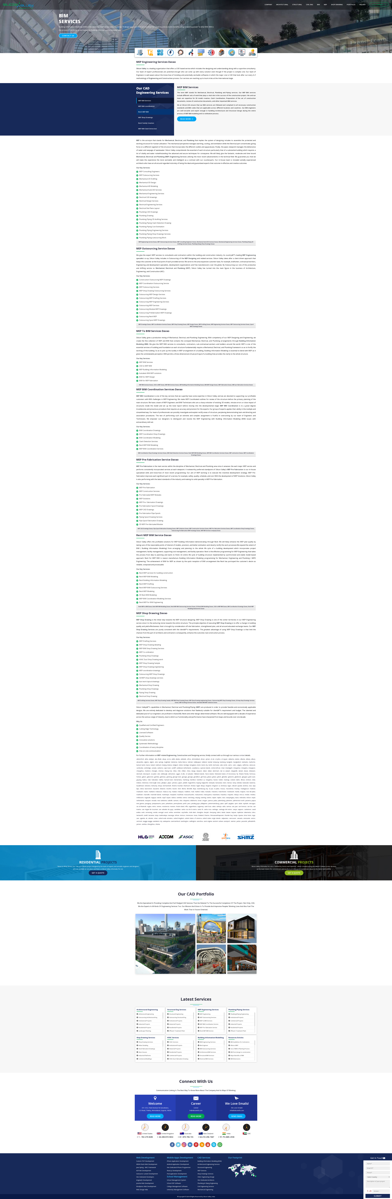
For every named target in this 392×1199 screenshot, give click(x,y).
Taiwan (228, 812)
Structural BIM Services (207, 1055)
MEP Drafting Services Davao (146, 700)
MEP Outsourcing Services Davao (167, 242)
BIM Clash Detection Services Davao (177, 453)
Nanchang (191, 798)
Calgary (239, 765)
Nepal (253, 798)
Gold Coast (251, 777)
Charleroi (148, 771)
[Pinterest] (196, 1144)
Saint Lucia (208, 806)
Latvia (142, 789)
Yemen (138, 824)
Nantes (209, 798)
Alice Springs (159, 762)
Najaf (164, 798)
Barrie (143, 765)
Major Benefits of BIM (237, 1055)
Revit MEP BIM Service (206, 1031)
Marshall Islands (156, 795)
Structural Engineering (176, 1014)
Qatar (222, 803)
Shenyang (213, 812)
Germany (204, 777)
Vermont (139, 821)
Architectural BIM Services (208, 1052)
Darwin (241, 771)
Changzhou (140, 771)
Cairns (230, 765)
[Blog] (202, 1144)
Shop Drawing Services (146, 1042)
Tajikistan (240, 812)
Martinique (165, 795)
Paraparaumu (156, 803)
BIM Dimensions (235, 1059)
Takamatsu (247, 812)
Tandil (146, 815)
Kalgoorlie (205, 783)
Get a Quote (98, 873)
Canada (154, 768)
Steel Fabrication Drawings (147, 1049)
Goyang (138, 780)
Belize (181, 765)
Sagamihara (192, 806)
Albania (242, 759)
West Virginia (208, 821)
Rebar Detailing (143, 1045)
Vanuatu (239, 818)
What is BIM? (234, 1045)
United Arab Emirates (166, 818)
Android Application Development (178, 1164)
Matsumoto (199, 795)
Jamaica (174, 783)
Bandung (223, 762)
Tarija (156, 815)
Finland (241, 774)
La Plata (216, 789)
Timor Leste (247, 815)
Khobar (193, 786)
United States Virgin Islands (211, 818)
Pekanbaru (169, 803)
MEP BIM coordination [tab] (146, 106)
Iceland (233, 780)
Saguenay (200, 806)
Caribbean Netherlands (184, 768)
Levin (179, 789)
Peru (188, 803)
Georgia (184, 777)
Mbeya (236, 795)
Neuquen (148, 800)
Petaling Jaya (195, 803)
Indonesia (145, 783)
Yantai (238, 821)
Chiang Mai (168, 771)
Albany (248, 759)
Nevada (154, 800)
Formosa (252, 774)
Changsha (244, 768)
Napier (214, 798)
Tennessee (189, 815)
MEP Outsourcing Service (155, 248)
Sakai (213, 806)
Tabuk (223, 812)
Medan (247, 795)
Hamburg (186, 780)
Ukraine (150, 818)
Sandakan (177, 809)
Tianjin (236, 815)
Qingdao (231, 803)
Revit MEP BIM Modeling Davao (161, 606)
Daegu (193, 771)
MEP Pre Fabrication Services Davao (219, 528)
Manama (215, 792)
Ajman (208, 759)
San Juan (235, 806)
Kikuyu (203, 786)
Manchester (222, 792)
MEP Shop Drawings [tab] (145, 117)
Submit (378, 1196)
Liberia (184, 789)
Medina (252, 795)
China (188, 771)
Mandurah (230, 792)
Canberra (160, 768)
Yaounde (244, 821)
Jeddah (185, 783)
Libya (194, 789)
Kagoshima (191, 783)
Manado (208, 792)
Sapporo (240, 809)
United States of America (193, 818)
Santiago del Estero (225, 809)
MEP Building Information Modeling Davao (192, 385)
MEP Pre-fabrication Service (157, 459)
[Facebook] (172, 1144)
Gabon (144, 777)
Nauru (237, 798)
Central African (215, 768)
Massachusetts (189, 795)
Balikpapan (197, 762)
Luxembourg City (202, 789)
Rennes (159, 806)
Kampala (212, 783)
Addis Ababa (176, 759)
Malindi (197, 792)
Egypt (178, 774)
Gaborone (150, 777)
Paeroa (210, 800)
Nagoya (153, 798)
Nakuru (173, 798)
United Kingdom (179, 818)
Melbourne (140, 798)
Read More (185, 119)
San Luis (249, 806)
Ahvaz (203, 759)
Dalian (210, 771)
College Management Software (177, 1186)
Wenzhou (200, 821)
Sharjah (206, 812)
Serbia (171, 812)
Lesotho (169, 789)
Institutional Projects (145, 1021)
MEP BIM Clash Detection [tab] (147, 129)
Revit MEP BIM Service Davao (154, 535)
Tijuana (240, 815)
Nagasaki (147, 798)
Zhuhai (157, 824)
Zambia (144, 824)
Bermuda (216, 765)
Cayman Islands (205, 768)
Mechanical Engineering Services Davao (230, 242)
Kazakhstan (140, 786)
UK (146, 818)
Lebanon (162, 789)
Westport (227, 821)
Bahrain (190, 762)
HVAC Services (173, 1042)
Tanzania (151, 815)
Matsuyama (208, 795)
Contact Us (62, 35)
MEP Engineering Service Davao (148, 242)
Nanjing (197, 798)
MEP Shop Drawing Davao (179, 324)
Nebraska (243, 798)
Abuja (164, 759)
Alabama (231, 759)
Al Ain (212, 759)
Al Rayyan (224, 759)
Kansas (229, 783)
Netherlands (140, 800)
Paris (163, 803)
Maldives (187, 792)
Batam (153, 765)
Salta (224, 806)
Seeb (143, 812)
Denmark (139, 774)
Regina (149, 806)
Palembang (221, 800)
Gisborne (231, 777)
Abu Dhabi (158, 759)
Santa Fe (200, 809)
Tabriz (219, 812)
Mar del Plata (250, 792)
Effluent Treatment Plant (177, 1031)
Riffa (186, 806)
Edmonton (171, 774)
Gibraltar (224, 777)
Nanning (203, 798)
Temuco (182, 815)
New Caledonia (162, 800)
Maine (146, 792)
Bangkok (229, 762)
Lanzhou (245, 786)
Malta (202, 792)
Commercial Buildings (145, 1059)
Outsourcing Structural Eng (177, 1017)
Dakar (205, 771)
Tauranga (171, 815)
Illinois (243, 780)
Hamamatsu (178, 780)
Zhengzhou (151, 824)
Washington (184, 821)
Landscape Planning (145, 1031)
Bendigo (186, 765)
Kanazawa (218, 783)
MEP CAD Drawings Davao (145, 528)
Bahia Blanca (182, 762)
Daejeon (199, 771)
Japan (180, 783)
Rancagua (252, 803)
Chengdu (154, 771)
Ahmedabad (196, 759)
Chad (222, 768)
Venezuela (246, 818)
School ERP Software (174, 1183)
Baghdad (167, 762)
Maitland (152, 792)
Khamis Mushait (177, 786)
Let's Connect (378, 4)
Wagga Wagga (147, 821)
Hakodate (155, 780)
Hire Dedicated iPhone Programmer (179, 1167)
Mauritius (223, 795)
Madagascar (245, 789)
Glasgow (244, 777)
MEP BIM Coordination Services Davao (218, 453)
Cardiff (174, 768)
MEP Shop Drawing (151, 613)
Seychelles (184, 812)
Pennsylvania (178, 803)
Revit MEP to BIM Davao (145, 606)
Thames (206, 815)
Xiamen (233, 821)
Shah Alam (192, 812)
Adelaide (183, 759)
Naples (219, 798)
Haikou (144, 780)
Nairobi (159, 798)
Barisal (138, 765)
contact (242, 755)
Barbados (245, 762)
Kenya (160, 786)
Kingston (208, 786)
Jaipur (169, 783)
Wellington (192, 821)
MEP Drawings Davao (145, 324)
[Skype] (213, 1144)
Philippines (204, 803)
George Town (177, 777)
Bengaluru (193, 765)
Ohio (180, 800)
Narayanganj (230, 798)
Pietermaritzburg (213, 803)
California (245, 765)
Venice (253, 818)
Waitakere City (157, 821)
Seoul (166, 812)
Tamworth (139, 815)
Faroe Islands (209, 774)
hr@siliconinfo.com (196, 1110)
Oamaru (176, 800)
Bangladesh (237, 762)
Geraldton (197, 777)
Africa (189, 759)
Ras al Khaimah (141, 806)
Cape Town (167, 768)
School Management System (176, 1180)
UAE (137, 818)
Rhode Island (180, 806)
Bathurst (158, 765)
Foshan (138, 777)
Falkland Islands (199, 774)
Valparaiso (225, 818)
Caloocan (252, 765)
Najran (168, 798)
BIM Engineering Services (208, 1042)
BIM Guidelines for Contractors (240, 1042)
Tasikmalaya (163, 815)
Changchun (236, 768)
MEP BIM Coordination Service (209, 1024)
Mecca (241, 795)
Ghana (209, 777)
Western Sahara (218, 821)
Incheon (248, 780)
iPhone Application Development (178, 1161)
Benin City (205, 765)
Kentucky (154, 786)
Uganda (142, 818)
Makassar (158, 792)
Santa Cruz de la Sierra (189, 809)
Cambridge (147, 768)
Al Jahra (217, 759)
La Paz (211, 789)
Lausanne (156, 789)
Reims (154, 806)
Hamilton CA (201, 780)
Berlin (210, 765)
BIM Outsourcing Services (208, 1049)
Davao (246, 771)
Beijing (164, 765)
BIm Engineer (204, 1045)
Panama (248, 800)
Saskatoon (247, 809)
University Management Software (178, 1190)
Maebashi (139, 792)
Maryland (173, 795)
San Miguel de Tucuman (150, 809)
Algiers (152, 762)
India (253, 780)
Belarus (169, 765)
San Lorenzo (242, 806)
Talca (253, 812)
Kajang (198, 783)
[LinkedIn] (190, 1144)
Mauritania (216, 795)
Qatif (226, 803)
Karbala (239, 783)
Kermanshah (167, 786)
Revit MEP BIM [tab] (143, 112)
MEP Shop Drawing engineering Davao (200, 700)
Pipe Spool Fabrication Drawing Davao (164, 528)
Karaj (234, 783)
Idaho (238, 780)
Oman (200, 800)
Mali (192, 792)
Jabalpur (164, 783)
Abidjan (151, 759)
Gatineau (163, 777)
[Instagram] (184, 1144)
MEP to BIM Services (152, 331)
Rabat (240, 803)
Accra (169, 759)
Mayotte (230, 795)
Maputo (242, 792)
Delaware (252, 771)
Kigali (198, 786)
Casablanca (195, 768)
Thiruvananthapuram (217, 815)
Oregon (204, 800)
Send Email (236, 1116)
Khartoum (187, 786)
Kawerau (252, 783)
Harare (215, 780)
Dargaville (234, 771)
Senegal (160, 812)
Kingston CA (216, 786)
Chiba (175, 771)
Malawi (174, 792)
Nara (223, 798)
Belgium (175, 765)
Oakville (170, 800)
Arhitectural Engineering (146, 1014)
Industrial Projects (144, 1024)
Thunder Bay (229, 815)
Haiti (149, 780)
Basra (148, 765)
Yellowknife (251, 821)
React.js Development (174, 1171)
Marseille (147, 795)
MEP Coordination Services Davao (161, 324)
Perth (185, 803)
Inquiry (362, 4)
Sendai (155, 812)
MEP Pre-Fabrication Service (208, 1027)
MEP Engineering (156, 61)
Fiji (237, 774)
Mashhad (180, 795)
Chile (179, 771)
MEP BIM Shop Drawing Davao (180, 700)
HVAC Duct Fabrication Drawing (178, 1059)
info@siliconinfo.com (237, 1110)
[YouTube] (207, 1144)
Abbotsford (140, 759)
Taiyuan (233, 812)
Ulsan (156, 818)
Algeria (146, 762)
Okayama (186, 800)
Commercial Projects (237, 1021)
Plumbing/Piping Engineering (240, 1014)
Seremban (177, 812)
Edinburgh (164, 774)
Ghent (219, 777)
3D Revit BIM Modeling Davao (204, 606)
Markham (139, 795)
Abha (146, 759)
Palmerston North (238, 800)
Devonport (146, 774)
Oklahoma (193, 800)
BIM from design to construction (240, 1052)
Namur (185, 798)
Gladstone (238, 777)
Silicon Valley (207, 1196)
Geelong (169, 777)
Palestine (229, 800)
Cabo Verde (223, 765)
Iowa (158, 783)
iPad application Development (177, 1174)
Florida (246, 774)
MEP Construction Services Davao (199, 528)
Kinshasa (224, 786)
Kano (224, 783)
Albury (253, 759)
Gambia (156, 777)
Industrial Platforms (145, 1055)
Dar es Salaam (225, 771)
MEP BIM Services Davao (146, 385)
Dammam (216, 771)
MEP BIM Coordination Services (159, 389)
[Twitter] (178, 1144)
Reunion (172, 806)
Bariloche (252, 762)
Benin (199, 765)
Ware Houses (143, 1052)
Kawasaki (246, 783)
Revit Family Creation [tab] (146, 123)
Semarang (148, 812)
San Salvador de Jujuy (166, 809)
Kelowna (147, 786)
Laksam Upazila (237, 786)
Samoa (228, 806)
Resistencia (165, 806)
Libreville (189, 789)
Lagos (229, 786)
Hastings (226, 780)
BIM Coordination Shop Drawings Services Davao (152, 453)
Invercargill (152, 783)
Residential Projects (145, 1027)
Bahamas (174, 762)
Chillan (184, 771)
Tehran (177, 815)
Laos (250, 786)
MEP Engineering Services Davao (220, 324)
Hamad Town (168, 780)
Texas (195, 815)
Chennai (160, 771)
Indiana (138, 783)
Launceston (148, 789)
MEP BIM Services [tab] (144, 101)
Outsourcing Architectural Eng (148, 1017)
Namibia (179, 798)
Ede (158, 774)
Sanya (235, 809)
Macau (222, 789)
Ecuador (153, 774)
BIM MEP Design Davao (211, 385)
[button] (29, 26)
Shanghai (200, 812)
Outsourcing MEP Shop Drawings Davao (223, 700)
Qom (236, 803)
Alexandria (139, 762)
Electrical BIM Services (206, 1059)
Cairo (234, 765)
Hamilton (193, 780)
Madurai (252, 789)
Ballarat (204, 762)
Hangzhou (209, 780)
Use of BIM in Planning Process (240, 1049)
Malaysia (180, 792)
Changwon (251, 768)
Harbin (221, 780)
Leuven (175, 789)
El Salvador (189, 774)
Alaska (237, 759)
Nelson (248, 798)
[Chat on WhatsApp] (219, 1144)
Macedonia (229, 789)
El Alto (183, 774)
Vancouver (232, 818)
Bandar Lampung (213, 762)
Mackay (236, 789)
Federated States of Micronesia (225, 774)
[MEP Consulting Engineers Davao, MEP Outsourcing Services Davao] (18, 5)
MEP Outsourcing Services (208, 1017)
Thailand (201, 815)
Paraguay (148, 803)
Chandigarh (228, 768)
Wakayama (166, 821)
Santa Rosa (207, 809)
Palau (215, 800)
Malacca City (167, 792)
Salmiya (218, 806)
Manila (237, 792)
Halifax (161, 780)
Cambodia (139, 768)
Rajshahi (245, 803)
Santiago (215, 809)
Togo (253, 815)
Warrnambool (175, 821)
